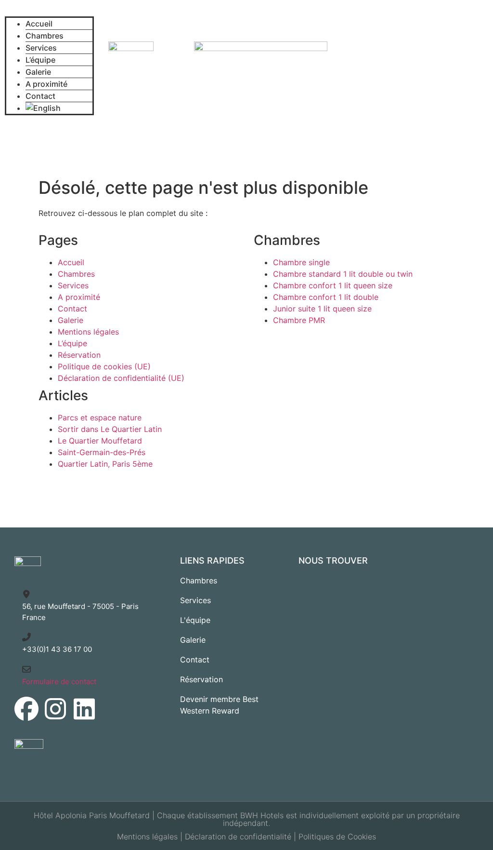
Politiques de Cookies (337, 836)
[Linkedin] (84, 709)
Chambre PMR (299, 320)
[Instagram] (55, 709)
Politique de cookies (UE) (104, 366)
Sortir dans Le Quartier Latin (110, 429)
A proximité (46, 84)
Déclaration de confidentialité (238, 836)
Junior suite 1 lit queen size (322, 308)
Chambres (45, 35)
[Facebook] (26, 709)
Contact (40, 96)
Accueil (39, 23)
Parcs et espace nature (100, 417)
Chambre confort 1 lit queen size (332, 285)
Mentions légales (88, 332)
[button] (49, 10)
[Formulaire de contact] (26, 669)
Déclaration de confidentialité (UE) (121, 378)
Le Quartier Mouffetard (100, 440)
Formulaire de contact (59, 681)
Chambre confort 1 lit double (325, 297)
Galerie (38, 72)
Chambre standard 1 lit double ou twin (343, 274)
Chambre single (301, 262)
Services (41, 48)
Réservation (79, 355)
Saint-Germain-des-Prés (101, 452)
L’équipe (40, 60)
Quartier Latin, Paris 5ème (105, 464)
